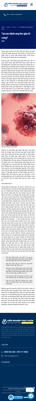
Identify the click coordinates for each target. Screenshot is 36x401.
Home (2, 27)
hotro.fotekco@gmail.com (11, 356)
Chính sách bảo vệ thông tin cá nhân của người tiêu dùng (20, 388)
